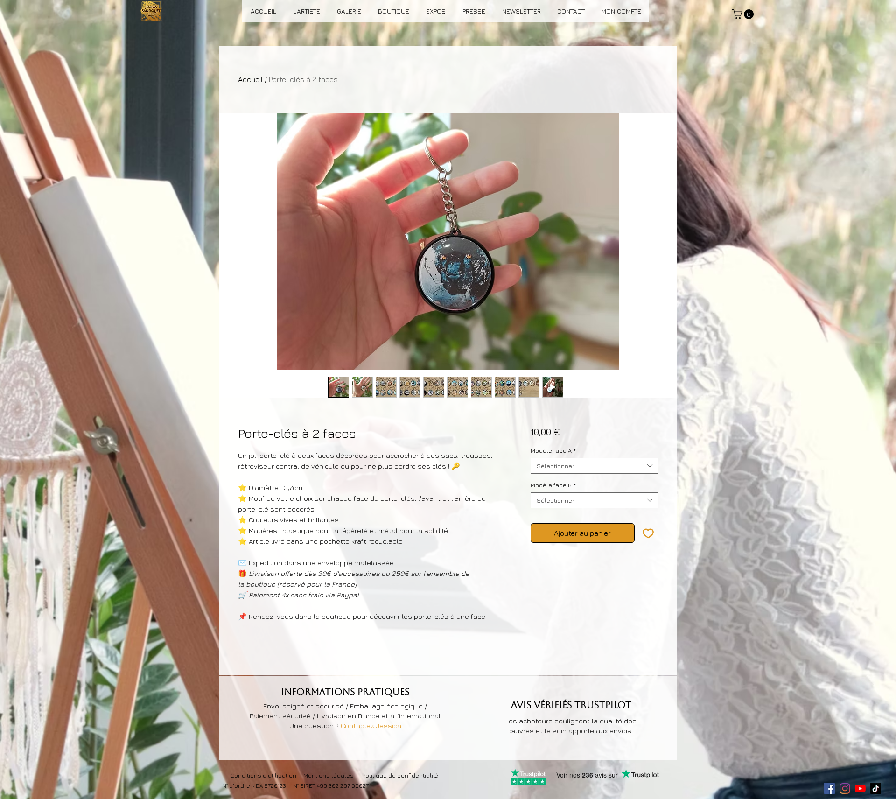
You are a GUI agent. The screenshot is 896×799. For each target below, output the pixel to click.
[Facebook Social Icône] (829, 788)
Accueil (250, 79)
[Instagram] (845, 788)
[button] (744, 14)
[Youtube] (860, 788)
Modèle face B (553, 485)
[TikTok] (875, 788)
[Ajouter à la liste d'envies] (648, 533)
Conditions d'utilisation (263, 775)
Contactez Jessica (371, 725)
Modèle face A (553, 450)
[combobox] (594, 466)
